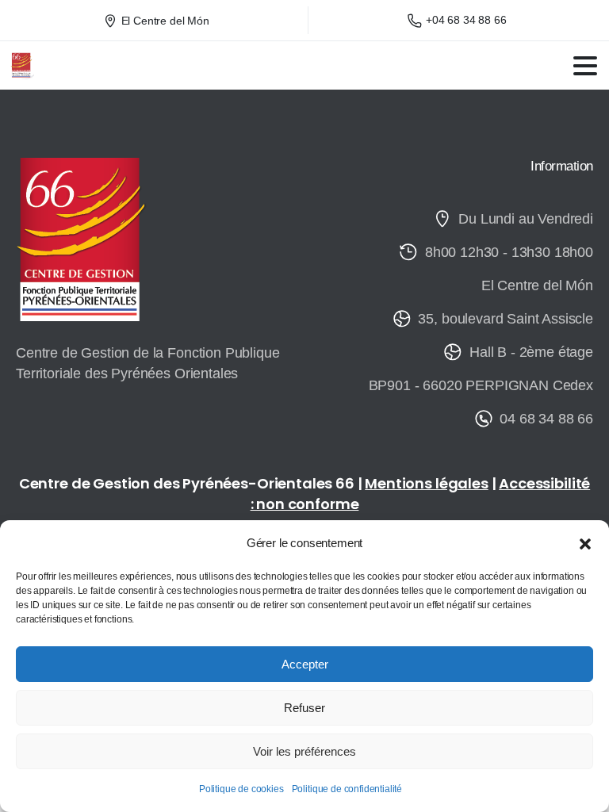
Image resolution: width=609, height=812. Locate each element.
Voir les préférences (304, 751)
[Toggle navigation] (585, 65)
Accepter (305, 664)
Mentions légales (426, 483)
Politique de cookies (241, 789)
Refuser (304, 707)
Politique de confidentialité (347, 789)
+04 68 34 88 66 (466, 19)
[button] (585, 543)
